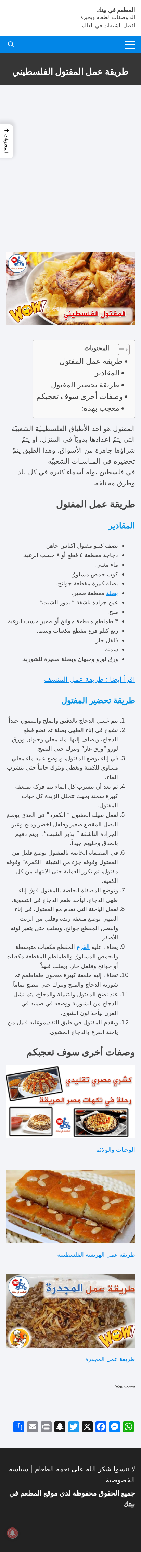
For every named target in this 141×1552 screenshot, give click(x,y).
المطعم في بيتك (116, 9)
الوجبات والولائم (115, 1149)
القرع (83, 946)
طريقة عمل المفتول (91, 361)
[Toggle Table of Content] (120, 349)
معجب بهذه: (100, 408)
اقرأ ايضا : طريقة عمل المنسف (89, 679)
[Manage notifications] (12, 1532)
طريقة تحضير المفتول (85, 384)
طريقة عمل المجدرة (110, 1358)
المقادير (107, 372)
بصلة (112, 592)
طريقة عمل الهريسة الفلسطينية (96, 1254)
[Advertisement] (70, 168)
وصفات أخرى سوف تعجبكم (79, 396)
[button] (6, 141)
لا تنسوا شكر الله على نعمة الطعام (85, 1469)
